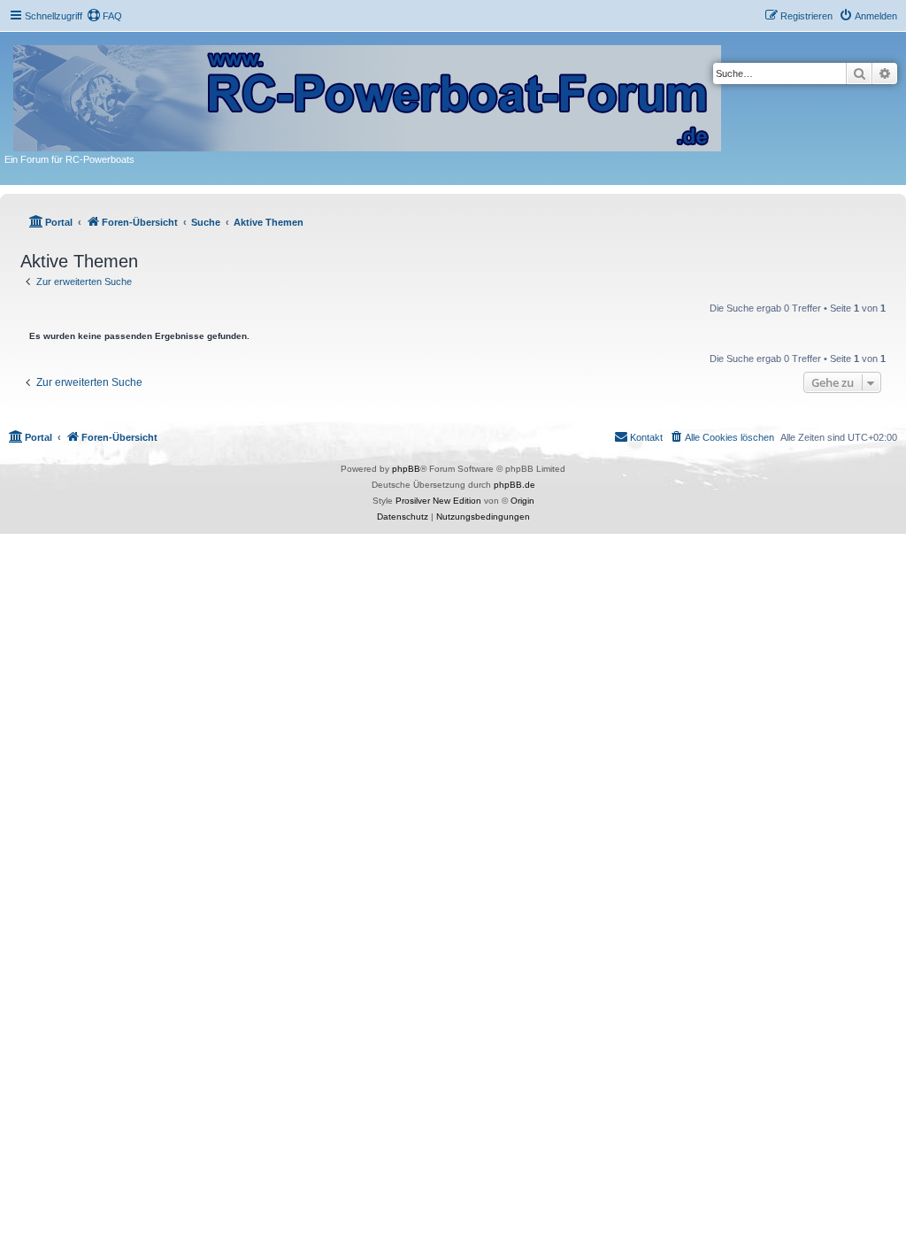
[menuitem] (104, 16)
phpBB (406, 469)
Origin (522, 500)
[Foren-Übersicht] (368, 94)
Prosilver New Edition (438, 500)
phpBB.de (514, 485)
